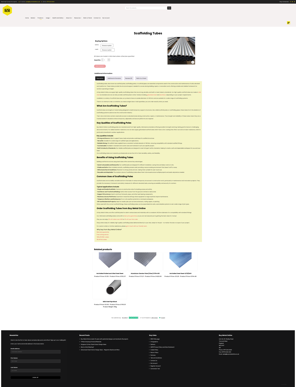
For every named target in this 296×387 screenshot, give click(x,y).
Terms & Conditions (156, 358)
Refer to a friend (141, 78)
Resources (77, 18)
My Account (106, 18)
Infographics (154, 341)
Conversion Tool (155, 368)
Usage (48, 18)
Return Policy (154, 352)
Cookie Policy (154, 350)
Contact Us (97, 18)
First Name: (14, 358)
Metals (33, 18)
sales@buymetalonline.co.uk (33, 1)
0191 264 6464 (50, 1)
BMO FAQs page (155, 339)
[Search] (169, 8)
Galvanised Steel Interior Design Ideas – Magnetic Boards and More (100, 350)
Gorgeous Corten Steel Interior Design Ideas (93, 344)
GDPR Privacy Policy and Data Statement (162, 347)
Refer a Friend (87, 18)
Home (27, 18)
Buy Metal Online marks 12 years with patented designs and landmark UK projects (104, 339)
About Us (68, 18)
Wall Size (97, 44)
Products (40, 18)
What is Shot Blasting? (87, 347)
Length (96, 49)
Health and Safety (57, 18)
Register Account (156, 366)
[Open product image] (181, 51)
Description (100, 78)
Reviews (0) (128, 78)
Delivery (153, 344)
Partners (153, 355)
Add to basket (100, 66)
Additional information (114, 78)
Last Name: (14, 367)
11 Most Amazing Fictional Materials (91, 341)
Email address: (15, 349)
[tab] (100, 78)
